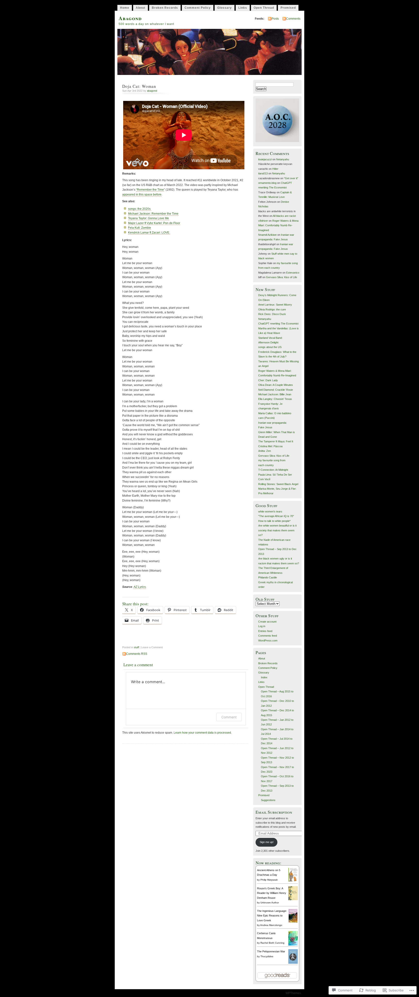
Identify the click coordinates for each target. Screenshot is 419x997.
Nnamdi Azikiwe (267, 234)
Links (242, 7)
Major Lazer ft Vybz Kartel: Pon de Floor (154, 223)
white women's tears (270, 511)
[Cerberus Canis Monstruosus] (293, 944)
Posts (275, 18)
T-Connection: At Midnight (273, 469)
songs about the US (270, 347)
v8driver (263, 220)
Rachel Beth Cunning (272, 942)
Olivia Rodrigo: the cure (272, 309)
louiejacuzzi (265, 159)
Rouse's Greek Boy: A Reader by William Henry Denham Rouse (271, 893)
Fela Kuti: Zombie (139, 227)
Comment (229, 717)
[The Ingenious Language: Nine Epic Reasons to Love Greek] (293, 921)
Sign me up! (267, 842)
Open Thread (264, 7)
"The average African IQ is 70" (276, 516)
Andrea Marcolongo (271, 925)
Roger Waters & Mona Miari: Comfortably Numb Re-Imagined (278, 225)
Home (124, 7)
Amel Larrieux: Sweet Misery (275, 304)
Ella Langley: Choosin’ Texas (275, 398)
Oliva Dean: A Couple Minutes (275, 384)
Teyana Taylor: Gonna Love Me (148, 218)
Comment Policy (198, 7)
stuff (136, 647)
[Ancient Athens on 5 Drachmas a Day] (293, 880)
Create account (267, 621)
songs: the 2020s (139, 209)
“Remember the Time (150, 189)
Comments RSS (136, 654)
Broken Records (165, 7)
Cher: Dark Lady (268, 380)
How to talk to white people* (274, 520)
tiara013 (263, 173)
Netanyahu (282, 159)
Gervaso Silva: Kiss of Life (281, 277)
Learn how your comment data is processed (202, 732)
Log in (261, 626)
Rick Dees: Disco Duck (272, 314)
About (140, 7)
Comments (293, 18)
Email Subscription (274, 812)
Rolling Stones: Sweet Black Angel (278, 484)
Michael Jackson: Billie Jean (274, 394)
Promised (288, 7)
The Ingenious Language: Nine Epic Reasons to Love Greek (272, 915)
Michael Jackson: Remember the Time (153, 213)
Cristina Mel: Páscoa (270, 446)
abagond (152, 90)
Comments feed (267, 635)
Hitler (275, 168)
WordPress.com (267, 640)
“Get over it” (291, 178)
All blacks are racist (284, 215)
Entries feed (265, 631)
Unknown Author (269, 902)
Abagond (130, 18)
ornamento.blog (267, 182)
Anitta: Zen (264, 450)
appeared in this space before (141, 194)
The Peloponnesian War (271, 951)
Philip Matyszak (269, 879)
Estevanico (292, 272)
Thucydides (266, 956)
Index (264, 677)
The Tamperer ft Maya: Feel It (275, 441)
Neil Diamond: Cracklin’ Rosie (275, 389)
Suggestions (268, 800)
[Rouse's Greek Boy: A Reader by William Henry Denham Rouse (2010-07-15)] (293, 899)
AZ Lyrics (140, 587)
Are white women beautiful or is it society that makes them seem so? (277, 530)
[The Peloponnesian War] (293, 962)
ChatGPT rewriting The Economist (278, 323)
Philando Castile (267, 577)
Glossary (224, 7)
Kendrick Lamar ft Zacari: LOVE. (149, 232)
